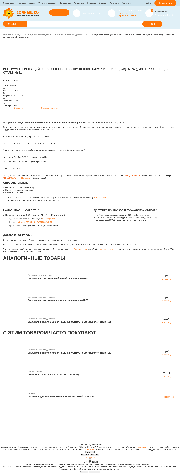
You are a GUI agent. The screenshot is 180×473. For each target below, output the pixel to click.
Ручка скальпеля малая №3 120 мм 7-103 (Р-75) (53, 374)
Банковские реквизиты (96, 418)
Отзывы (103, 3)
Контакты (126, 3)
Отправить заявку (59, 12)
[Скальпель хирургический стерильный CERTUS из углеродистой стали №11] (14, 352)
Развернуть (90, 452)
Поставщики (59, 420)
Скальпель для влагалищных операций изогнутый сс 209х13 (61, 396)
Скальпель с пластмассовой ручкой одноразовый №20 (58, 300)
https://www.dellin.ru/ (78, 249)
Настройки (85, 455)
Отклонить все (94, 472)
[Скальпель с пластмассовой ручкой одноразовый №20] (14, 299)
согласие (142, 447)
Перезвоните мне (126, 15)
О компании (9, 3)
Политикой (89, 450)
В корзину (166, 279)
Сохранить (84, 472)
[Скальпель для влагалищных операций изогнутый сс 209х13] (14, 395)
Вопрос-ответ (60, 425)
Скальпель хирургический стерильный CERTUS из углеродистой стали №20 (69, 322)
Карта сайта (128, 442)
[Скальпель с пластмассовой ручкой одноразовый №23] (14, 277)
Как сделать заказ (26, 3)
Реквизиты (79, 3)
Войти (148, 3)
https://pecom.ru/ (106, 249)
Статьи (89, 423)
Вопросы (91, 3)
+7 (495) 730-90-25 (125, 13)
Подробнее (168, 397)
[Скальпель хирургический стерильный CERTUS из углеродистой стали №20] (14, 321)
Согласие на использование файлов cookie (23, 442)
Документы (65, 3)
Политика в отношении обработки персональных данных (29, 440)
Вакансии (114, 3)
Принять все (94, 455)
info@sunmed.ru (101, 197)
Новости (90, 420)
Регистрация (165, 3)
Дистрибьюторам (62, 418)
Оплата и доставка (47, 3)
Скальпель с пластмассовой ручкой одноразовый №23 (58, 278)
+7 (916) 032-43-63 (44, 222)
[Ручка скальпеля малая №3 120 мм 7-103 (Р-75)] (14, 373)
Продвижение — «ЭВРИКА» (136, 437)
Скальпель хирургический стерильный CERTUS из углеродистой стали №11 (69, 353)
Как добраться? (49, 219)
